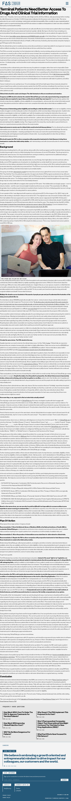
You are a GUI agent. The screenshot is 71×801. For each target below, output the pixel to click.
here (44, 449)
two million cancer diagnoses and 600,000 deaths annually (27, 36)
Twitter (18, 788)
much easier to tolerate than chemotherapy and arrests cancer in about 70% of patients (26, 204)
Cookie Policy (6, 797)
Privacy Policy (7, 795)
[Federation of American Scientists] (11, 3)
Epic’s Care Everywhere (60, 680)
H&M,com (24, 436)
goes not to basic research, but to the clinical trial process (36, 350)
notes (48, 343)
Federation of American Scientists (30, 699)
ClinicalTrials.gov (27, 400)
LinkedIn (18, 790)
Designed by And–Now (62, 794)
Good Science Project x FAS (8, 701)
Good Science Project (49, 699)
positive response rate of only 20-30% (36, 206)
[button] (67, 3)
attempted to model (20, 172)
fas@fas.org (7, 788)
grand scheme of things (31, 364)
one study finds (32, 309)
